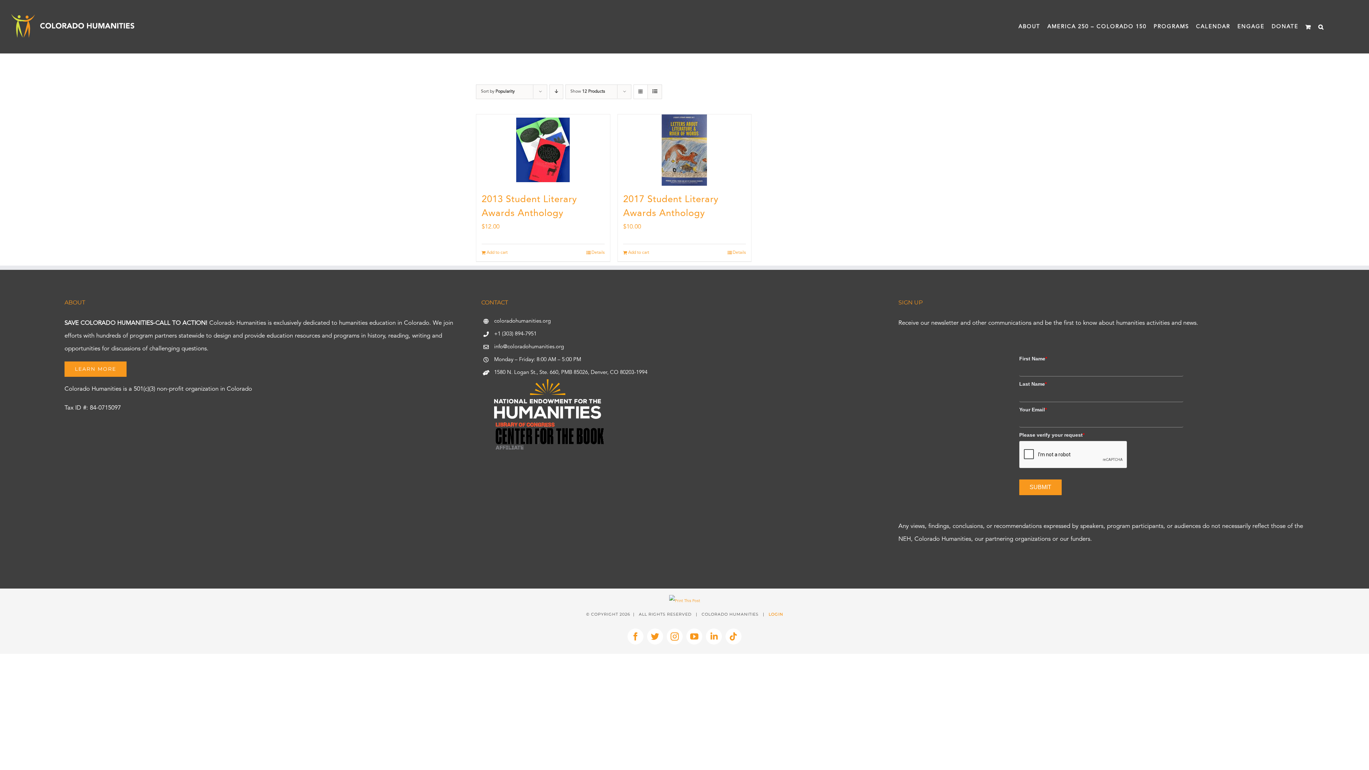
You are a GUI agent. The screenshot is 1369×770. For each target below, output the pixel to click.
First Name (1033, 358)
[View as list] (655, 92)
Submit (1040, 487)
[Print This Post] (684, 601)
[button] (1321, 26)
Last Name (1033, 384)
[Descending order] (556, 91)
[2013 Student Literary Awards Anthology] (543, 150)
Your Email (1033, 409)
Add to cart (497, 253)
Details (598, 253)
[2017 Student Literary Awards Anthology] (685, 150)
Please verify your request (1052, 435)
